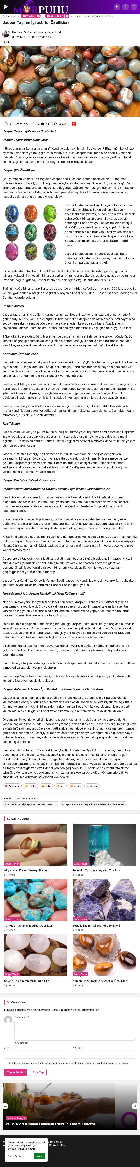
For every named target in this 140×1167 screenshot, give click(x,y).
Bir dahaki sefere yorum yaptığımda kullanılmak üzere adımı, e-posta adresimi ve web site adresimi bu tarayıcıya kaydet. (69, 1063)
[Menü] (6, 6)
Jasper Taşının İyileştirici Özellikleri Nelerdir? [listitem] (30, 804)
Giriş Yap (38, 1072)
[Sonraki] (134, 1106)
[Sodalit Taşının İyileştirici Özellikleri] (104, 905)
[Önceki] (5, 1106)
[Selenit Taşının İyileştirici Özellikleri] (35, 960)
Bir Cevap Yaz (16, 1002)
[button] (117, 6)
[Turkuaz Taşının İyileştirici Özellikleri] (35, 905)
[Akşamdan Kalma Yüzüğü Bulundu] (35, 850)
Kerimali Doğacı (22, 32)
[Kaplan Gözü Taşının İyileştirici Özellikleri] (104, 960)
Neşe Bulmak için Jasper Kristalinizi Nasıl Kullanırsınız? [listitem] (93, 804)
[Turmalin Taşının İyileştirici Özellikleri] (104, 850)
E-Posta (78, 1048)
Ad (6, 1048)
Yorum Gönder (15, 1072)
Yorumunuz (21, 1017)
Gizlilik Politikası (16, 1156)
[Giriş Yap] (125, 6)
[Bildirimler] (134, 6)
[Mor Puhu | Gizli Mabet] (40, 8)
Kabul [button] (39, 1156)
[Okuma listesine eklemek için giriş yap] (73, 124)
